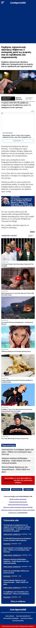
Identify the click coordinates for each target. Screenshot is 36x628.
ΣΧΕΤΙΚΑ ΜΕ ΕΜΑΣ (18, 620)
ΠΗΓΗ (32, 231)
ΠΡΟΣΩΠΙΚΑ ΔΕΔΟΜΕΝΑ (11, 618)
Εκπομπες (6, 489)
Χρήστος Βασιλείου (19, 98)
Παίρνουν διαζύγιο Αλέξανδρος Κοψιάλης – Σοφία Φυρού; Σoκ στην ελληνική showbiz (16, 460)
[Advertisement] (18, 24)
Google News (8, 480)
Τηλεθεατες (28, 489)
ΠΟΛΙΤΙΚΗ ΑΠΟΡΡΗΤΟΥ (23, 616)
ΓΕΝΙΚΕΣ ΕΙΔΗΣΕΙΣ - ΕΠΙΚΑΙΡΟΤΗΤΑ (7, 98)
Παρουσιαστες (17, 489)
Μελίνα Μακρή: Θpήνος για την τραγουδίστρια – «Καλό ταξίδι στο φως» (16, 469)
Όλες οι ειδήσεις (18, 601)
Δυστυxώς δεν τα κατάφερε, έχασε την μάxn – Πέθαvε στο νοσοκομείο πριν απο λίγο (17, 451)
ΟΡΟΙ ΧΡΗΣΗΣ (10, 616)
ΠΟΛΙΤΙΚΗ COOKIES (27, 618)
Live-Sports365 (18, 609)
